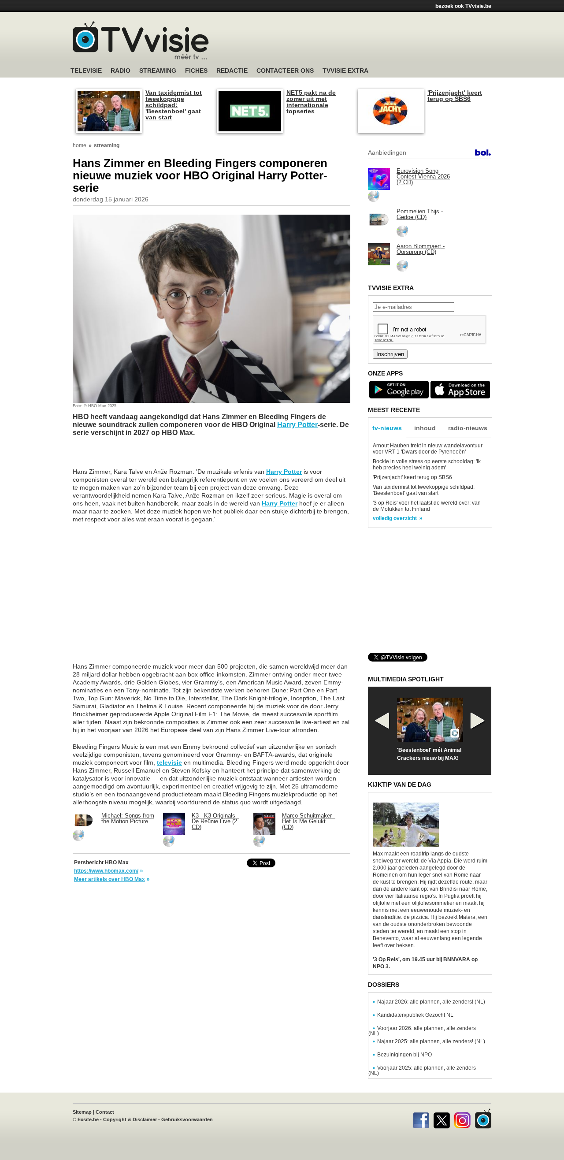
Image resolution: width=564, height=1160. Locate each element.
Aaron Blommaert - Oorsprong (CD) (421, 249)
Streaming (157, 70)
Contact (105, 1112)
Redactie (232, 70)
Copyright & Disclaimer (130, 1119)
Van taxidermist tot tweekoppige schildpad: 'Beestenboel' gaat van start (173, 104)
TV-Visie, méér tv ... (141, 40)
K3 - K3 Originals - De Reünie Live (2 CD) (215, 821)
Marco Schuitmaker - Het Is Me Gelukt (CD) (308, 821)
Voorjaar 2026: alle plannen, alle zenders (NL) (422, 1031)
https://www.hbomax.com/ (106, 871)
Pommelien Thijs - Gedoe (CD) (420, 214)
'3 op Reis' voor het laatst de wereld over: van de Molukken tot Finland (427, 506)
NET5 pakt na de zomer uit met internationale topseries (311, 101)
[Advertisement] (365, 42)
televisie (169, 762)
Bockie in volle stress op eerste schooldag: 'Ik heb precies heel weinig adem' (427, 464)
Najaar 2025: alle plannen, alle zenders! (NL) (431, 1041)
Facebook (421, 1118)
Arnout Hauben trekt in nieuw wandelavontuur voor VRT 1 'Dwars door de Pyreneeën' (427, 448)
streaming (106, 145)
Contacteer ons (285, 70)
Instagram (462, 1118)
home (79, 145)
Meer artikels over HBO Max (109, 879)
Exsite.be (88, 1119)
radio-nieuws (467, 427)
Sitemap (82, 1112)
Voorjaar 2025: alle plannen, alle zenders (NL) (422, 1070)
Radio (120, 70)
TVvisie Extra (345, 70)
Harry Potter (297, 424)
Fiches (196, 70)
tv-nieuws (387, 427)
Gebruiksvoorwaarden (187, 1119)
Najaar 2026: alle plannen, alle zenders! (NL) (431, 1002)
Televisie (86, 70)
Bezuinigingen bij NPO (404, 1055)
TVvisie (483, 1118)
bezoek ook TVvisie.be (463, 6)
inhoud (425, 427)
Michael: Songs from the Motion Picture (127, 818)
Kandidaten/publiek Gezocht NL (415, 1015)
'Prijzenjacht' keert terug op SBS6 (454, 95)
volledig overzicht (395, 518)
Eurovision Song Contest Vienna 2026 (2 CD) (423, 176)
